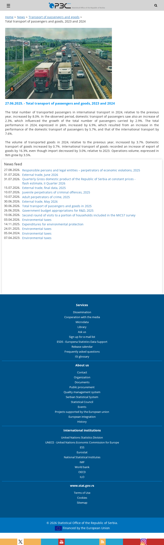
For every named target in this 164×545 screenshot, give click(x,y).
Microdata (82, 322)
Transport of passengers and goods (54, 17)
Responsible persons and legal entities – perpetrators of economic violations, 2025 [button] (81, 170)
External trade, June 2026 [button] (40, 175)
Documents (82, 382)
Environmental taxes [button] (36, 220)
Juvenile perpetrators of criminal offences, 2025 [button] (56, 192)
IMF (82, 462)
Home (9, 17)
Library (82, 327)
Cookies (82, 498)
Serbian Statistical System (82, 397)
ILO (82, 477)
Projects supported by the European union (82, 412)
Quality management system (82, 392)
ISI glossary (82, 356)
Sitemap (82, 503)
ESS (82, 447)
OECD (82, 472)
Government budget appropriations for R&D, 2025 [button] (58, 210)
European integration (82, 417)
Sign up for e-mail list (82, 337)
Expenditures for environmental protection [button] (52, 224)
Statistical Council (82, 402)
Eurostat (82, 452)
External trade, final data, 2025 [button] (44, 188)
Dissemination (82, 312)
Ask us (82, 332)
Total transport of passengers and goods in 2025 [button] (57, 206)
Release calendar (82, 347)
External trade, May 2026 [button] (40, 201)
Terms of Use (82, 493)
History (82, 422)
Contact (82, 372)
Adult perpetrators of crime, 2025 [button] (46, 197)
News (21, 17)
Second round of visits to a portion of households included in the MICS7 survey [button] (78, 215)
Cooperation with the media (82, 317)
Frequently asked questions (82, 351)
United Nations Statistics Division (82, 437)
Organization (82, 377)
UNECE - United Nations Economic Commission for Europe (82, 442)
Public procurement (82, 387)
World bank (82, 467)
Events (82, 407)
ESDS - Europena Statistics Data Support (82, 342)
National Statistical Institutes (82, 457)
